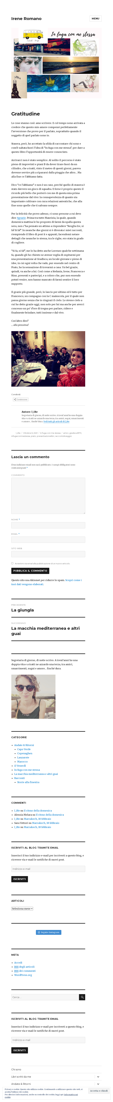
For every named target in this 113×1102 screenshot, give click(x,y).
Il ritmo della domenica (38, 810)
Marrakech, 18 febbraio (37, 818)
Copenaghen (24, 753)
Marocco (22, 761)
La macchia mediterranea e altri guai (36, 773)
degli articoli (24, 966)
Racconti (19, 778)
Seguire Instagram (50, 932)
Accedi (18, 962)
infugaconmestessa (20, 436)
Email (15, 534)
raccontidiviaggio (63, 436)
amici (65, 433)
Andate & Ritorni (24, 745)
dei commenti (25, 970)
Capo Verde (24, 749)
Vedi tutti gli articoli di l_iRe (56, 421)
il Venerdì (20, 765)
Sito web (16, 548)
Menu (95, 18)
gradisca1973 (75, 433)
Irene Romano (26, 18)
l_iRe (18, 433)
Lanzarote (23, 757)
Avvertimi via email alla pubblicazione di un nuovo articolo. (42, 563)
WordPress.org (23, 975)
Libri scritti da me (21, 1076)
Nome (15, 519)
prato (33, 436)
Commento (18, 475)
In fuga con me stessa (50, 433)
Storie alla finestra (28, 782)
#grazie (21, 217)
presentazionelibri (45, 436)
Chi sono (16, 1069)
